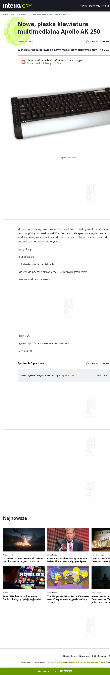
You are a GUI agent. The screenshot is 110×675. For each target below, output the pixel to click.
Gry (12, 14)
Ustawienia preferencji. (96, 662)
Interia (5, 14)
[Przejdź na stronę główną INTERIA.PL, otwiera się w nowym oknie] (12, 5)
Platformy (21, 14)
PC (28, 14)
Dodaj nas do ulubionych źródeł (55, 63)
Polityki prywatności (77, 662)
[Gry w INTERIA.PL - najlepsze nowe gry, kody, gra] (27, 5)
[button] (83, 5)
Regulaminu (60, 662)
